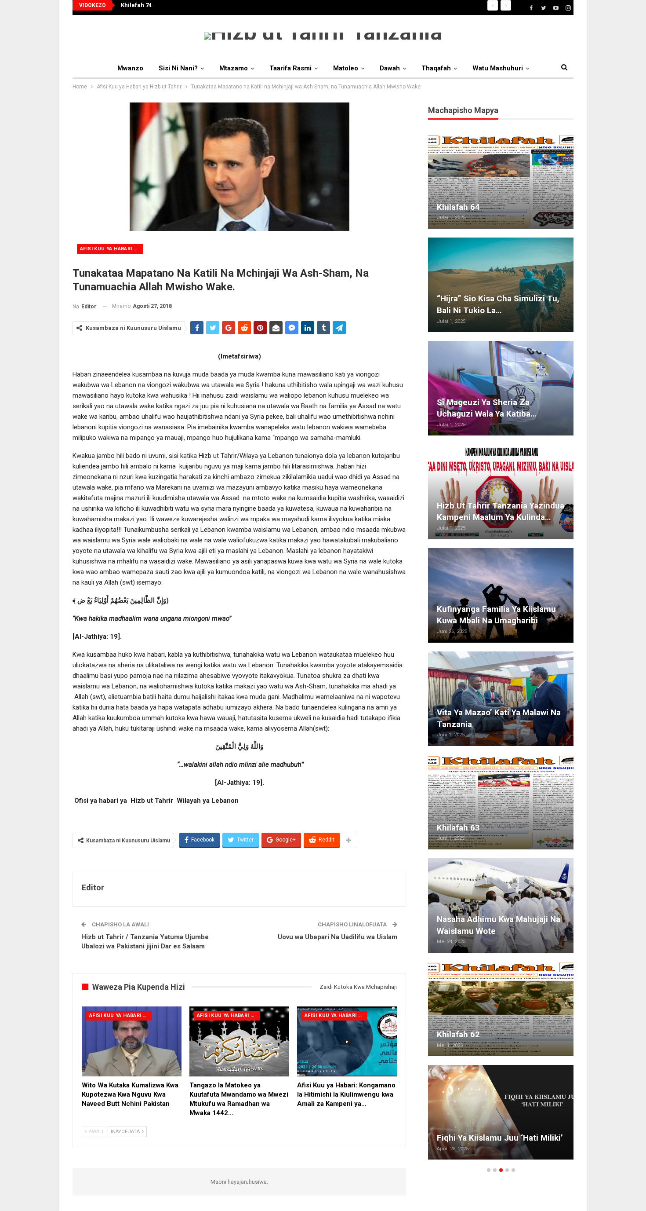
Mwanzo (130, 68)
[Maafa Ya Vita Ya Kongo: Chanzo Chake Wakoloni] (500, 905)
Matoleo (345, 68)
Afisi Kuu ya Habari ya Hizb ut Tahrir (111, 249)
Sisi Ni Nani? (178, 68)
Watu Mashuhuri (497, 68)
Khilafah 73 (136, 5)
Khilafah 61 (458, 310)
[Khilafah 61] (500, 285)
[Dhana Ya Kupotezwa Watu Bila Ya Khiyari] (500, 1009)
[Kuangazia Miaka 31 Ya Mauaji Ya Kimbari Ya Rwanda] (500, 181)
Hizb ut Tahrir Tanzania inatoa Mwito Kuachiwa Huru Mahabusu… (495, 402)
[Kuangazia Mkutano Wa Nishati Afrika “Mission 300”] (500, 595)
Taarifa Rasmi (290, 68)
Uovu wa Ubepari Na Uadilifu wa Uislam (337, 937)
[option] (500, 651)
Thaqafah (436, 68)
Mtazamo (233, 68)
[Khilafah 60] (500, 491)
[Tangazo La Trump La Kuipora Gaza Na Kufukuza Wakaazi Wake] (500, 802)
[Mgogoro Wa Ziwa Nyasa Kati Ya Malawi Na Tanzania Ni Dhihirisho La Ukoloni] (500, 1112)
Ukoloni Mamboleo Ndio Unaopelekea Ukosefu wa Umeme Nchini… (485, 712)
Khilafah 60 (458, 517)
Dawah (390, 68)
